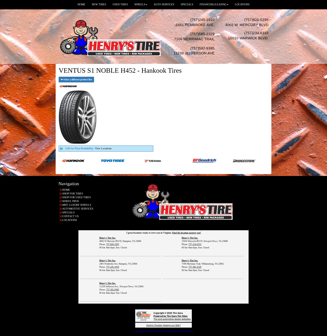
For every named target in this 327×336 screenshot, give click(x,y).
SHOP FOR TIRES (72, 193)
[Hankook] (268, 160)
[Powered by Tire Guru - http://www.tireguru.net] (143, 315)
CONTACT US (70, 216)
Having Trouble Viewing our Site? (163, 325)
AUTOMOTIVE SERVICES (77, 208)
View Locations (103, 148)
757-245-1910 (112, 267)
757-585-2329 (194, 267)
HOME (66, 189)
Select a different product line (77, 79)
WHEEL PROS (70, 201)
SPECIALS (68, 212)
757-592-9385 (112, 289)
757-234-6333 (194, 244)
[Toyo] (96, 160)
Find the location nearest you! (186, 232)
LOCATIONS (69, 220)
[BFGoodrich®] (188, 160)
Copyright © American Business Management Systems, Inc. (163, 331)
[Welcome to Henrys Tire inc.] (109, 36)
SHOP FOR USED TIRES (76, 197)
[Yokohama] (136, 160)
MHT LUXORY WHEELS (76, 205)
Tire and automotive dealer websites (172, 317)
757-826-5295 (112, 244)
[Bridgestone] (228, 160)
